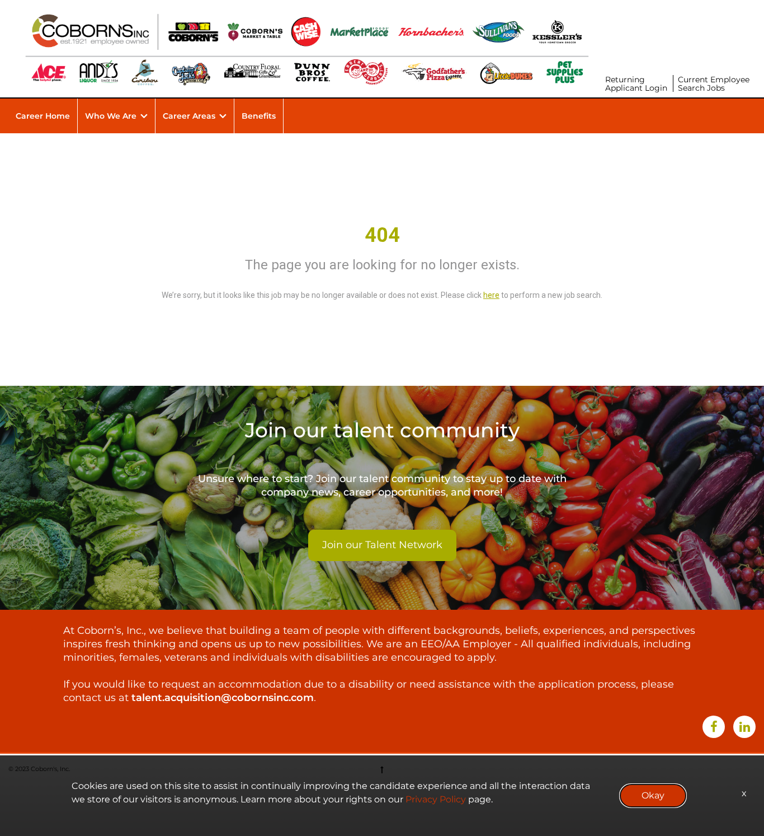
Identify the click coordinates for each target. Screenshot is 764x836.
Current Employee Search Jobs (713, 83)
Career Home (43, 116)
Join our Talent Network (382, 545)
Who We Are (110, 116)
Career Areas (189, 116)
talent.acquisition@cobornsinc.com (222, 698)
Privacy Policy (435, 799)
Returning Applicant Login (636, 83)
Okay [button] (653, 795)
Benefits (259, 116)
